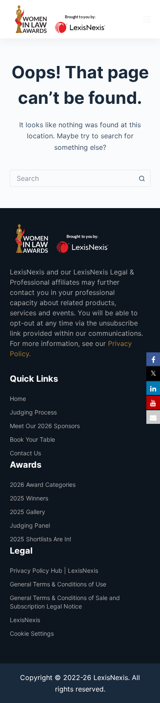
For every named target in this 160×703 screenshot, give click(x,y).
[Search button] (142, 178)
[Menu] (147, 19)
